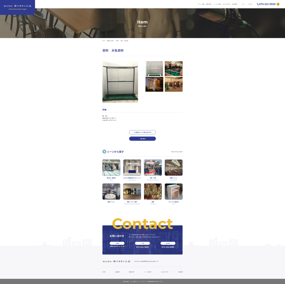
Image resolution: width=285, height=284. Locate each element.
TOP (103, 40)
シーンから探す (217, 4)
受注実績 (234, 4)
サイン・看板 (201, 4)
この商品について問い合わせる (142, 132)
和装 (117, 40)
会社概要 (250, 4)
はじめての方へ (227, 4)
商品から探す (110, 40)
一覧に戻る (142, 139)
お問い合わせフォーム (116, 246)
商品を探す (209, 4)
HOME (243, 4)
